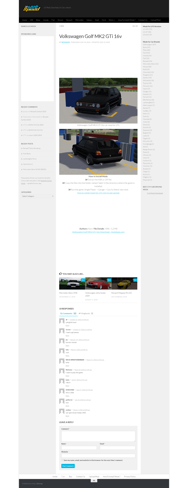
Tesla (145, 152)
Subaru (89, 20)
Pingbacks (87, 313)
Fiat (53, 20)
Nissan (60, 20)
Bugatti (145, 133)
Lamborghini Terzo (30, 159)
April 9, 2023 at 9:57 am (79, 380)
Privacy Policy (130, 476)
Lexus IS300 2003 (35, 135)
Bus (70, 476)
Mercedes (79, 20)
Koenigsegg (147, 144)
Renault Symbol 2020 (38, 111)
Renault (69, 20)
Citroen (146, 155)
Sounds (145, 127)
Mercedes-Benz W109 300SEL (35, 169)
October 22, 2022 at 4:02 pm (79, 320)
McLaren (146, 141)
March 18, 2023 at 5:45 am (83, 370)
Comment (65, 429)
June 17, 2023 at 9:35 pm (84, 390)
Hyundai (146, 119)
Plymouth (146, 163)
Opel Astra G (28, 164)
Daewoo (146, 130)
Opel (145, 89)
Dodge (145, 91)
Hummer (146, 166)
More (111, 20)
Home (24, 20)
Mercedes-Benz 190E (68, 293)
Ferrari (145, 97)
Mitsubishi (146, 80)
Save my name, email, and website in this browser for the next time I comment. (93, 460)
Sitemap (39, 483)
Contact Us (142, 20)
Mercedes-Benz (149, 64)
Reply (67, 325)
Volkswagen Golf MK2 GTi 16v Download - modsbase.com (98, 232)
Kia (144, 147)
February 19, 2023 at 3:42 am (79, 340)
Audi (97, 20)
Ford (104, 20)
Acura (145, 174)
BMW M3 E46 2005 (36, 125)
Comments (69, 313)
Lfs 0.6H (146, 35)
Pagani (145, 138)
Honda (45, 20)
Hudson (146, 160)
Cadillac (146, 111)
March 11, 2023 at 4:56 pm (95, 360)
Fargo (145, 171)
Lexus (145, 122)
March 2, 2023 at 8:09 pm (79, 350)
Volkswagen (147, 44)
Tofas (145, 50)
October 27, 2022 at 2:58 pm (82, 330)
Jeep (145, 158)
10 (136, 26)
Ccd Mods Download (155, 193)
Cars (61, 26)
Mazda (145, 94)
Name (64, 444)
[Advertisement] (98, 61)
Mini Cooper (147, 105)
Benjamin (66, 42)
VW (31, 20)
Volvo (145, 113)
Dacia (145, 125)
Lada (145, 136)
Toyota (145, 83)
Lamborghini (147, 102)
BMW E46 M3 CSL (36, 130)
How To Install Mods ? (126, 20)
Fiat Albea (27, 153)
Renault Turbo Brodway (32, 148)
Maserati (146, 180)
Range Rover (147, 149)
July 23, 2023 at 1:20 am (83, 400)
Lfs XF (145, 32)
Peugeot (146, 75)
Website (64, 452)
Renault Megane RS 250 (121, 293)
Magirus (146, 177)
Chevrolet (146, 72)
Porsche (146, 86)
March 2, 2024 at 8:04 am (81, 410)
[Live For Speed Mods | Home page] (32, 8)
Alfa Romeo (147, 100)
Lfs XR (145, 29)
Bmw (38, 20)
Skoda (145, 108)
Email (102, 444)
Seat (144, 116)
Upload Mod (155, 20)
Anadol (145, 169)
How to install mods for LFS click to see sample (98, 193)
